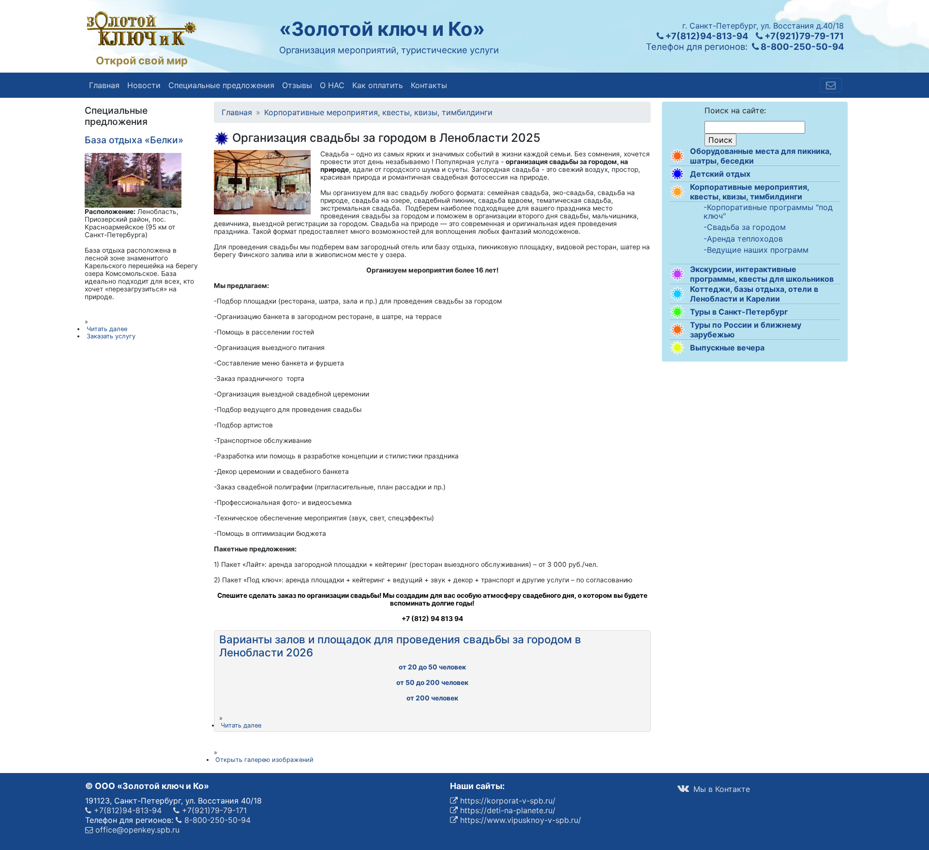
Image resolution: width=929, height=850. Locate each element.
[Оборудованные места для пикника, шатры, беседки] (677, 156)
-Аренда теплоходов (743, 239)
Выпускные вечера (727, 347)
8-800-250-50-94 (801, 46)
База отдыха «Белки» (134, 140)
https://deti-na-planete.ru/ (506, 810)
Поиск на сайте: (735, 110)
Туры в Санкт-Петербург (739, 312)
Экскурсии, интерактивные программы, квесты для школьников (762, 274)
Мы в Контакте (720, 789)
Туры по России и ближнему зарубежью (745, 329)
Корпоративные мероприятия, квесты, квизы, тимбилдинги (749, 191)
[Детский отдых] (677, 174)
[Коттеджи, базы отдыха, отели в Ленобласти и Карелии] (677, 294)
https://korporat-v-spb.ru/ (506, 800)
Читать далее (241, 725)
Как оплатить (377, 85)
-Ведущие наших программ (756, 250)
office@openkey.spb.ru (136, 830)
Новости (144, 85)
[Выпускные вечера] (677, 347)
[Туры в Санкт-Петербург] (677, 311)
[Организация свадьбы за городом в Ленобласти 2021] (262, 181)
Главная (104, 85)
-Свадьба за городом (745, 227)
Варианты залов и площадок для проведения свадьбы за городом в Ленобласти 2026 (400, 646)
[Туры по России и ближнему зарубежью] (677, 329)
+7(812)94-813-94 (705, 35)
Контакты (429, 85)
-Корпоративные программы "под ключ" (768, 211)
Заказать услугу (111, 336)
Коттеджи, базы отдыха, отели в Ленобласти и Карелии (754, 294)
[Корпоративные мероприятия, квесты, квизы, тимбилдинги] (677, 191)
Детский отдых (720, 174)
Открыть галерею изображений (264, 759)
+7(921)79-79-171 (803, 35)
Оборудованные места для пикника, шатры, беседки (760, 156)
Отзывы (297, 85)
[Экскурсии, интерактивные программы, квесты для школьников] (677, 274)
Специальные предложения (221, 85)
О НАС (332, 85)
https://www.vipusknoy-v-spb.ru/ (519, 820)
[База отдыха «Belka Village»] (133, 179)
